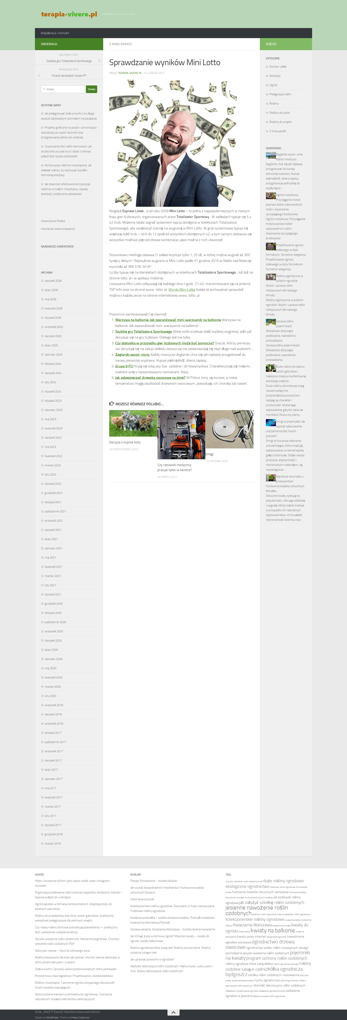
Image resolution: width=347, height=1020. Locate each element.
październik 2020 (55, 622)
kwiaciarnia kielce (292, 920)
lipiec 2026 (51, 290)
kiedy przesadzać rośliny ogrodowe (293, 914)
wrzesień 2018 (54, 723)
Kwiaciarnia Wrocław (281, 925)
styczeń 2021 (53, 594)
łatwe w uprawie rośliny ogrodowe (269, 996)
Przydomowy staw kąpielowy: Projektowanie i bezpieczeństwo (74, 976)
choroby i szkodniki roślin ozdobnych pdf (244, 881)
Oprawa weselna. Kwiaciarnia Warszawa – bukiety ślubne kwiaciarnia (172, 929)
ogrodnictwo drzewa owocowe (260, 944)
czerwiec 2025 (53, 354)
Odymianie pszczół (142, 899)
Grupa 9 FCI (124, 366)
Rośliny (274, 103)
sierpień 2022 (53, 437)
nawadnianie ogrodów (276, 937)
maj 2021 (50, 557)
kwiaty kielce (244, 931)
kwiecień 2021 (53, 567)
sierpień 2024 (53, 373)
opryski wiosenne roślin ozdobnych (266, 953)
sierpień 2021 (53, 530)
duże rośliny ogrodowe (283, 880)
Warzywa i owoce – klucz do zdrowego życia (62, 950)
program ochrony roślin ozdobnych (276, 958)
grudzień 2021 (54, 493)
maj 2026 (50, 299)
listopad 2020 (53, 613)
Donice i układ (278, 66)
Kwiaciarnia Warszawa (252, 924)
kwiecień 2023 (53, 428)
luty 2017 (50, 816)
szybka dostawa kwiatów (243, 980)
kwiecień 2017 (53, 797)
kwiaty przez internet (251, 936)
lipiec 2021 (51, 539)
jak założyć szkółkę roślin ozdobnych (271, 902)
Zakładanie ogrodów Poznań (272, 991)
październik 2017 (55, 742)
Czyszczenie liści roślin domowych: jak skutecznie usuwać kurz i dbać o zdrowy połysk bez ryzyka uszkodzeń (66, 151)
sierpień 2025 (53, 336)
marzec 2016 (53, 843)
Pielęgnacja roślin (280, 94)
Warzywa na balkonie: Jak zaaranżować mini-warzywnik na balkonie (168, 320)
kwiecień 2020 (53, 677)
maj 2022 (50, 447)
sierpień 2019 (53, 714)
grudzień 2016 (54, 834)
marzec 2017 (53, 806)
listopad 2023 (53, 401)
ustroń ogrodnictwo (290, 980)
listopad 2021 (53, 502)
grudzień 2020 (54, 603)
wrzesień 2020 (54, 631)
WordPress (52, 1017)
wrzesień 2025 (54, 327)
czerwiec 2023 (53, 410)
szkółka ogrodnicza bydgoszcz (264, 971)
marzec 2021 (53, 576)
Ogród (273, 85)
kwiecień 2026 (53, 308)
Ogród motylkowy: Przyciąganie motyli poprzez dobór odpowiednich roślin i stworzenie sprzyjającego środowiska (284, 204)
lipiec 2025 (51, 345)
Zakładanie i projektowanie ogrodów (242, 991)
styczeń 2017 (53, 825)
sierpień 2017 (53, 760)
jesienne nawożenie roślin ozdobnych (257, 910)
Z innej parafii (120, 44)
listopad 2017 (53, 733)
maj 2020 (50, 668)
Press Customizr (80, 1017)
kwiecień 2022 (53, 456)
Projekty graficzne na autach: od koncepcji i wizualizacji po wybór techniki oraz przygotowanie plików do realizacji (69, 132)
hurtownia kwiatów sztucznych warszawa (260, 892)
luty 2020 (50, 696)
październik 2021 (55, 511)
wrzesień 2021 (54, 520)
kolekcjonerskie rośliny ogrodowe (255, 919)
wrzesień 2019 (54, 705)
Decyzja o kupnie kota (124, 442)
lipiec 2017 (51, 770)
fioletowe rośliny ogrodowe (282, 887)
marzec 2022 (53, 465)
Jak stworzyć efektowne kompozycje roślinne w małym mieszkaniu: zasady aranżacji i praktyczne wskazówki (65, 189)
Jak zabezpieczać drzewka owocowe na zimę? (150, 377)
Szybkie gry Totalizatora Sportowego (143, 331)
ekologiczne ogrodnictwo (247, 886)
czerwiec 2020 (53, 659)
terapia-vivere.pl (130, 73)
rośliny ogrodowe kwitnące (286, 964)
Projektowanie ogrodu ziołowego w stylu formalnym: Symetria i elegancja (286, 250)
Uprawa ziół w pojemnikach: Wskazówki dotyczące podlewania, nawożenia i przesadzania (281, 330)
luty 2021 (50, 585)
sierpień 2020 (53, 640)
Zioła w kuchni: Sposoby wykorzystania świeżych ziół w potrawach (75, 969)
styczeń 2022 (53, 484)
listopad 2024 (53, 364)
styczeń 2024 (53, 391)
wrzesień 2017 (54, 751)
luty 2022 (50, 474)
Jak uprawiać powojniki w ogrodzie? (152, 959)
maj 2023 (50, 419)
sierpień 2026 (53, 281)
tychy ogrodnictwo (267, 980)
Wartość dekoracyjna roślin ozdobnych (279, 985)
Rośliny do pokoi (279, 113)
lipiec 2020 (51, 650)
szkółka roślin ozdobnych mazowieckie (273, 975)
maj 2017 (50, 788)
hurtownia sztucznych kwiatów (259, 897)
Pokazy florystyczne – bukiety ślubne (153, 881)
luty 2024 (50, 382)
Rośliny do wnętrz (280, 122)
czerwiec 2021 (53, 548)
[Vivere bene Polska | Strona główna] (69, 14)
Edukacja (274, 76)
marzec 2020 (53, 686)
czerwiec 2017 (53, 779)
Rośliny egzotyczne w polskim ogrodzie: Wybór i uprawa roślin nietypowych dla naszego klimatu (284, 285)
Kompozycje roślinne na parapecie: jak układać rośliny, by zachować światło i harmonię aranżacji (66, 170)
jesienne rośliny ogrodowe (264, 914)
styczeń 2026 (53, 317)
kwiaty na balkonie (273, 930)
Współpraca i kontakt (55, 33)
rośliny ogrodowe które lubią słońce (249, 964)
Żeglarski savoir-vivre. (132, 354)
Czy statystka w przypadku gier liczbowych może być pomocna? (164, 343)
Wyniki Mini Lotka (181, 289)
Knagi (210, 454)
